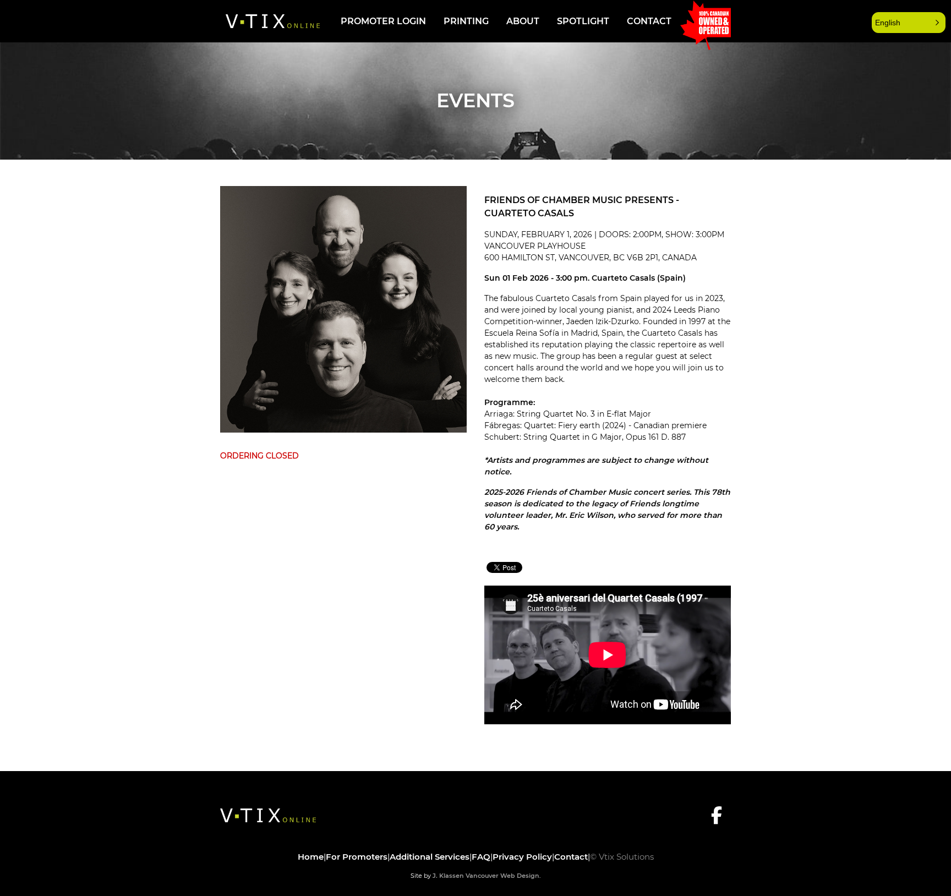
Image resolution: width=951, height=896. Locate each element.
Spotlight (583, 21)
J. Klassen (448, 875)
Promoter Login (383, 21)
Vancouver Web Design (502, 875)
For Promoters (356, 856)
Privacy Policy (522, 856)
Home (311, 856)
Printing (466, 21)
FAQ (481, 856)
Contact (649, 21)
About (522, 21)
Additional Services (429, 856)
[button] (908, 22)
